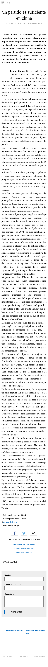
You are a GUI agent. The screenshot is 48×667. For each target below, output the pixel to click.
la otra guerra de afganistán (24, 548)
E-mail (13, 585)
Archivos (24, 656)
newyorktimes (10, 522)
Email (33, 533)
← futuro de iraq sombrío (13, 630)
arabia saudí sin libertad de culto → (35, 632)
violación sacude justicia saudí (24, 544)
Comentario (9, 594)
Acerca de (8, 656)
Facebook (14, 533)
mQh (9, 3)
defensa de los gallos (24, 552)
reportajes (36, 23)
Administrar (40, 656)
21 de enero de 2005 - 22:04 (18, 23)
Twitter (24, 533)
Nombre (7, 575)
